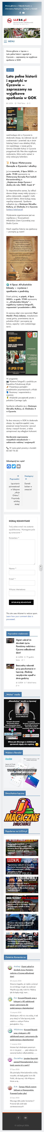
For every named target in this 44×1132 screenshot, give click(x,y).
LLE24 (11, 103)
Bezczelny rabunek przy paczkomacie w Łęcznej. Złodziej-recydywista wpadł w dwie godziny (26, 672)
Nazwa (12, 568)
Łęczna (10, 70)
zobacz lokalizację (14, 209)
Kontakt (34, 9)
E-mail (12, 579)
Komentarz (14, 538)
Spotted (26, 9)
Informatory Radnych (13, 9)
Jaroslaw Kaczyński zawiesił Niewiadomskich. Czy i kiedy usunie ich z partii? (24, 1062)
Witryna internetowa (17, 589)
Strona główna (10, 6)
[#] (22, 33)
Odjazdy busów (24, 6)
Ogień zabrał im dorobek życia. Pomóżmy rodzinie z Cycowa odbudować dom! (25, 646)
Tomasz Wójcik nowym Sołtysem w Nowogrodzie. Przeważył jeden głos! (23, 1090)
